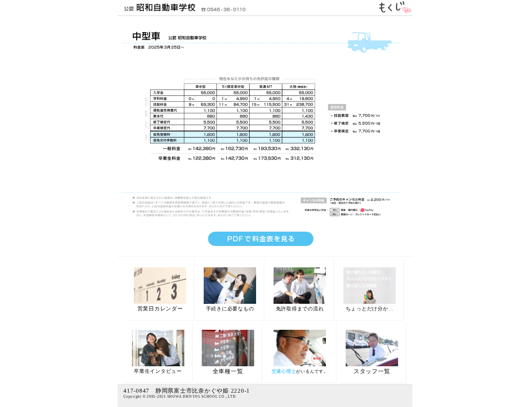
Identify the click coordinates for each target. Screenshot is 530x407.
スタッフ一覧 (371, 371)
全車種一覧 (228, 371)
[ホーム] (157, 12)
